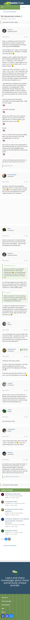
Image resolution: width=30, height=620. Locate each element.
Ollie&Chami (8, 532)
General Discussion (20, 503)
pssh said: (6, 292)
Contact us (5, 597)
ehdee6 (7, 513)
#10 (27, 459)
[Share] (24, 37)
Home (3, 612)
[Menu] (2, 7)
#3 (27, 236)
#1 (27, 37)
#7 (27, 390)
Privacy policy (6, 605)
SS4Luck (4, 19)
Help (3, 608)
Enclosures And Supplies (16, 496)
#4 (27, 260)
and (12, 476)
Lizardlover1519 (9, 503)
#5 (27, 330)
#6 (27, 356)
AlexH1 (7, 496)
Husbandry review (11, 501)
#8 (27, 417)
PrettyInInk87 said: (9, 265)
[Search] (28, 7)
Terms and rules (6, 601)
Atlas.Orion (8, 524)
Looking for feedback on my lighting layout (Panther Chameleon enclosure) (17, 521)
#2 (27, 182)
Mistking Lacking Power (13, 494)
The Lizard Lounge (18, 532)
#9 (27, 436)
